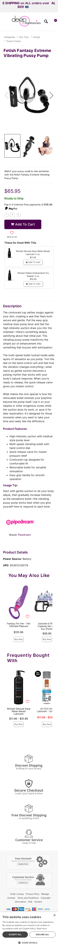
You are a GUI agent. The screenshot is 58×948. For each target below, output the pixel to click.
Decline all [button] (42, 934)
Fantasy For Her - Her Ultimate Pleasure (18, 624)
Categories (9, 37)
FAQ (30, 902)
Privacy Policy (32, 894)
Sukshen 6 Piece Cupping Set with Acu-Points (47, 626)
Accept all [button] (15, 934)
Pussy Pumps (14, 41)
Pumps (36, 37)
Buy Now (19, 639)
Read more (42, 928)
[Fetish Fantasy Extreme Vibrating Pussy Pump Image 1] (29, 95)
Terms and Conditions (28, 898)
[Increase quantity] (18, 215)
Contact (38, 902)
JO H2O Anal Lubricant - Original (47, 710)
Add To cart (25, 224)
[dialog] (29, 930)
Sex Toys (24, 37)
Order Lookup (17, 894)
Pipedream (24, 534)
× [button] (54, 915)
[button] (4, 22)
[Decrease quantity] (6, 215)
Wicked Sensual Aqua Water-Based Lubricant (18, 711)
